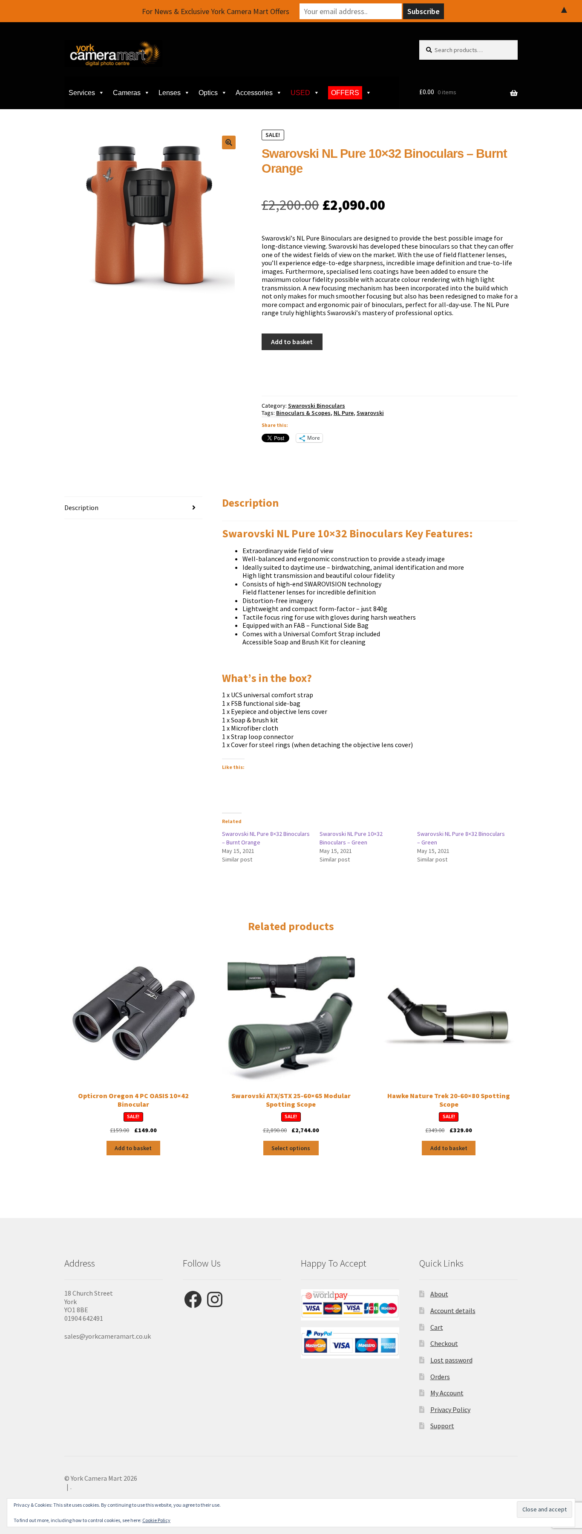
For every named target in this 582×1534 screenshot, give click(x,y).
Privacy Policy (450, 1409)
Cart (436, 1327)
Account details (452, 1310)
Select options (290, 1148)
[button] (229, 142)
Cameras (127, 92)
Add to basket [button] (133, 1148)
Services (82, 92)
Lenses (169, 92)
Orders (440, 1376)
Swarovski (370, 413)
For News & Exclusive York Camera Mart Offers (215, 11)
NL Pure (344, 413)
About (439, 1294)
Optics (208, 92)
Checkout (444, 1343)
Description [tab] (81, 507)
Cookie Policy (156, 1520)
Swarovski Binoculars (316, 405)
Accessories (254, 92)
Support (442, 1425)
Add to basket (292, 341)
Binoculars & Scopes (303, 413)
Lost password (451, 1360)
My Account (447, 1393)
